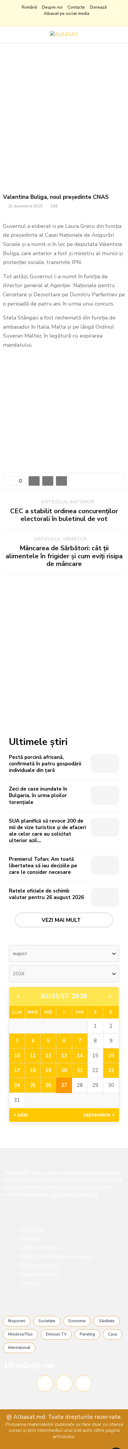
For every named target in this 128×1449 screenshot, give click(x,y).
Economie (77, 1321)
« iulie (21, 1114)
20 (64, 1070)
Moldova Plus (20, 1334)
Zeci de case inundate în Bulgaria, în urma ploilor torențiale (38, 795)
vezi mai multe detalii (74, 1194)
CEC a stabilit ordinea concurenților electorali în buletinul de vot (64, 515)
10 (17, 1055)
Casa (112, 1334)
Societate (46, 1321)
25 (33, 1085)
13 (64, 1055)
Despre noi (52, 7)
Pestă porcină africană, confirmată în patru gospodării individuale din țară (45, 764)
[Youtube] (83, 1383)
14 (80, 1055)
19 (48, 1070)
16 (111, 1055)
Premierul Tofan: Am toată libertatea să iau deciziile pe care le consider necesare (43, 866)
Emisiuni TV (56, 1334)
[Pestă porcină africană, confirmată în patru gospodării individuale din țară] (105, 763)
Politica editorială (39, 1265)
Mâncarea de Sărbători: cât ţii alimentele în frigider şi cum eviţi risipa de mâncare (64, 556)
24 (17, 1085)
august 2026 (64, 996)
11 (33, 1055)
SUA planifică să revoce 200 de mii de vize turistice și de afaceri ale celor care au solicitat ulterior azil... (47, 831)
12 (48, 1055)
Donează (98, 7)
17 (17, 1070)
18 (33, 1070)
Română (29, 7)
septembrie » (99, 1114)
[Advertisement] (64, 118)
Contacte (76, 7)
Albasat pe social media (66, 13)
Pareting (87, 1334)
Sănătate (107, 1321)
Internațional (19, 1347)
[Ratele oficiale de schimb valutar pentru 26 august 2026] (105, 897)
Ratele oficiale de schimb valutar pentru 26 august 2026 (46, 894)
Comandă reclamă (39, 1274)
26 (48, 1085)
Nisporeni (16, 1321)
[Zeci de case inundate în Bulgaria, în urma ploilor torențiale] (105, 795)
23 (111, 1070)
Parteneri (30, 1238)
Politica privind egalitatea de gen (56, 1256)
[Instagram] (64, 1383)
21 (80, 1070)
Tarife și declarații (38, 1247)
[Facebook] (45, 1383)
